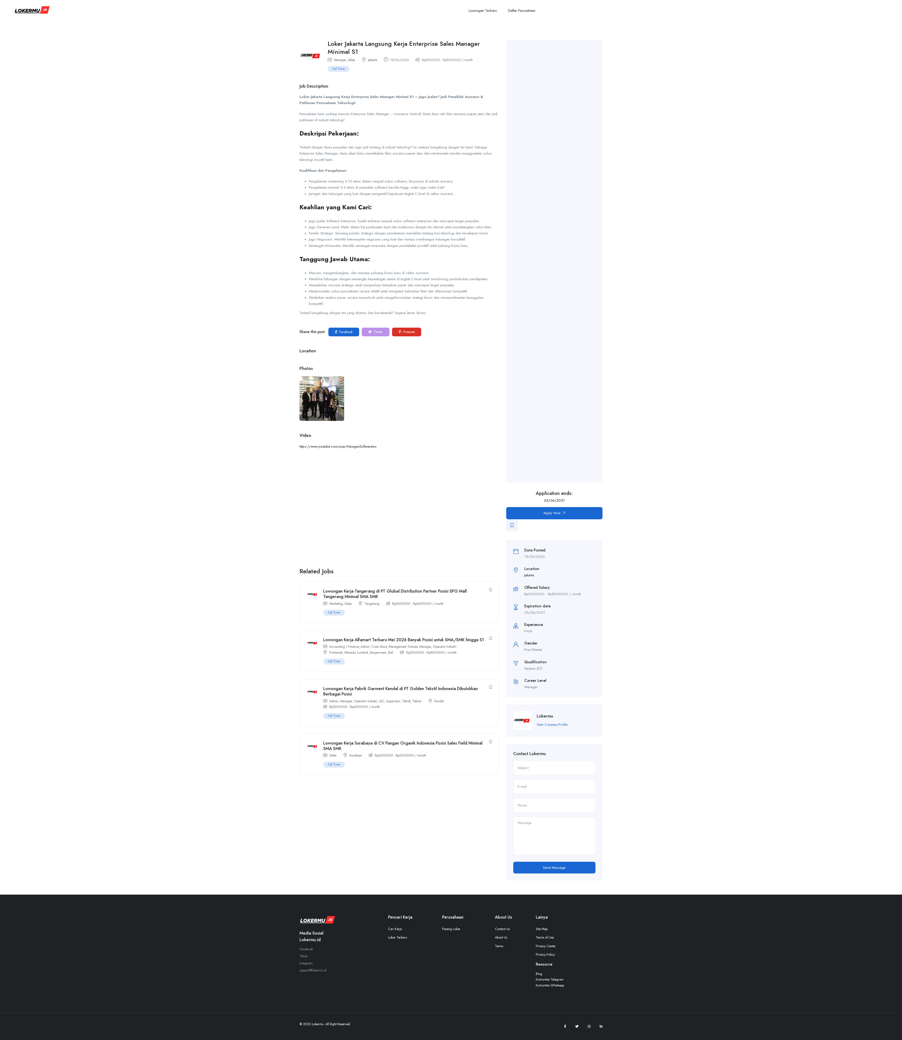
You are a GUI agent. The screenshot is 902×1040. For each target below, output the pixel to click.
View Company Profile (552, 724)
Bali (390, 652)
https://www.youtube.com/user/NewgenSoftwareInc (338, 446)
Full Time (338, 68)
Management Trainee (403, 646)
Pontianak (335, 652)
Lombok (362, 652)
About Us (501, 937)
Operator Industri (444, 646)
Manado (349, 652)
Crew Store (379, 646)
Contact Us (502, 929)
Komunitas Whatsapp (550, 985)
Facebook (345, 332)
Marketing (336, 603)
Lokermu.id (310, 940)
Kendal (439, 701)
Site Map (542, 929)
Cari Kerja (395, 929)
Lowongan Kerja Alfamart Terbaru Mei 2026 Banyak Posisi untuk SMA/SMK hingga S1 (403, 640)
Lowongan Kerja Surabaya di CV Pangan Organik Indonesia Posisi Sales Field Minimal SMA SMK (402, 746)
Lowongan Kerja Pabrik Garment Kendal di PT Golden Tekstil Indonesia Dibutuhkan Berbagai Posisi (400, 691)
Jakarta (372, 60)
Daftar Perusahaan (521, 10)
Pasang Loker (451, 929)
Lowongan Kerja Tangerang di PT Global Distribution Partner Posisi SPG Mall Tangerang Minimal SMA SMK (395, 594)
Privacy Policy (545, 954)
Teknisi (416, 701)
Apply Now (551, 513)
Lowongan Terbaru (483, 10)
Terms (499, 946)
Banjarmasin (378, 652)
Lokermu (545, 716)
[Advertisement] (561, 261)
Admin (365, 646)
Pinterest (408, 332)
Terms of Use (545, 937)
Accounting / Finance (344, 646)
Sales (351, 60)
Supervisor (393, 701)
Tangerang (372, 603)
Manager (340, 60)
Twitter (378, 332)
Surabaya (355, 755)
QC (381, 701)
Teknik (406, 701)
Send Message (554, 867)
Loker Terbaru (397, 937)
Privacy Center (546, 946)
